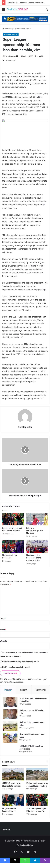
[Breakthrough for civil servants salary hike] (10, 702)
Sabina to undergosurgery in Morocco (34, 530)
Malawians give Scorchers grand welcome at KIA (33, 557)
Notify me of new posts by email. (16, 667)
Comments (40, 690)
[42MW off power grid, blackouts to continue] (13, 774)
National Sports (24, 28)
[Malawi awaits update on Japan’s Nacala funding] (37, 774)
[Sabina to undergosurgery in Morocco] (37, 519)
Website (3, 641)
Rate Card (6, 830)
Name (3, 618)
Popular (8, 690)
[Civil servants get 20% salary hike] (10, 714)
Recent (23, 690)
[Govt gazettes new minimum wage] (10, 738)
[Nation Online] (17, 9)
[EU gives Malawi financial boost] (13, 800)
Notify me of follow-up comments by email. (20, 662)
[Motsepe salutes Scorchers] (13, 546)
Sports (14, 28)
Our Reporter (11, 56)
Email (3, 629)
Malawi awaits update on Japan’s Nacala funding (27, 3)
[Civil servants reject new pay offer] (10, 726)
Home (7, 28)
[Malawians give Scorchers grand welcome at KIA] (37, 546)
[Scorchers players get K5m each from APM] (13, 519)
